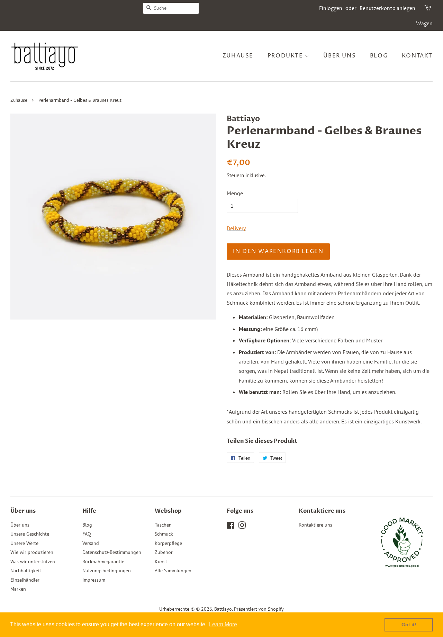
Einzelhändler (24, 580)
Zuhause (238, 56)
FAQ (86, 534)
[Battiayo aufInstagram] (242, 526)
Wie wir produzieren (31, 552)
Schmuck (164, 534)
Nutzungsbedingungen (106, 570)
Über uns (339, 56)
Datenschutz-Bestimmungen (111, 552)
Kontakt (417, 56)
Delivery (236, 228)
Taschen (163, 525)
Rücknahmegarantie (103, 561)
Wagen (424, 23)
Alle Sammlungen (173, 570)
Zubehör (164, 552)
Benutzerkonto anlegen (387, 8)
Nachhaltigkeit (25, 570)
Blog (379, 56)
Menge (235, 193)
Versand (90, 543)
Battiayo (223, 609)
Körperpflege (168, 543)
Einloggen (330, 8)
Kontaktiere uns (315, 525)
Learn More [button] (223, 624)
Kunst (161, 561)
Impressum (93, 580)
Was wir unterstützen (32, 561)
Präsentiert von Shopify (259, 609)
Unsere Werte (24, 543)
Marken (18, 589)
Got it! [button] (408, 624)
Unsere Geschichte (29, 534)
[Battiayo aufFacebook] (231, 526)
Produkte (286, 56)
